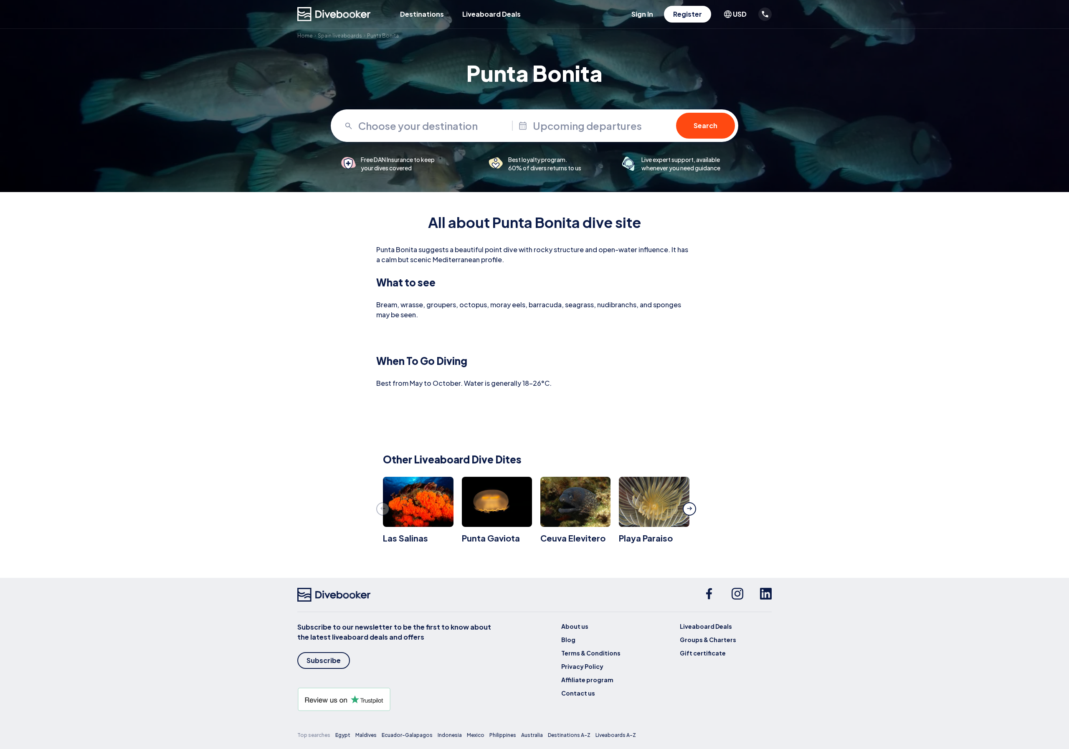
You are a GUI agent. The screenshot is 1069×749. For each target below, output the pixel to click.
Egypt (342, 735)
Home (305, 36)
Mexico (475, 735)
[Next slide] (689, 509)
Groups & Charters (708, 639)
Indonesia (450, 735)
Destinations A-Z (569, 735)
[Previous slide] (383, 509)
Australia (532, 735)
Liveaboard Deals (491, 14)
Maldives (366, 735)
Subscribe (324, 660)
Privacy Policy (582, 666)
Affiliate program (587, 679)
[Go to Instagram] (737, 595)
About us (574, 626)
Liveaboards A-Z (615, 735)
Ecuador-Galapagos (407, 735)
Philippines (502, 735)
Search (705, 125)
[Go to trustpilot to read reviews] (395, 699)
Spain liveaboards (340, 36)
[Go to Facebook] (709, 595)
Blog (568, 639)
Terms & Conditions (591, 653)
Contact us (578, 693)
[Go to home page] (334, 14)
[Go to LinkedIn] (766, 595)
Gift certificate (703, 653)
